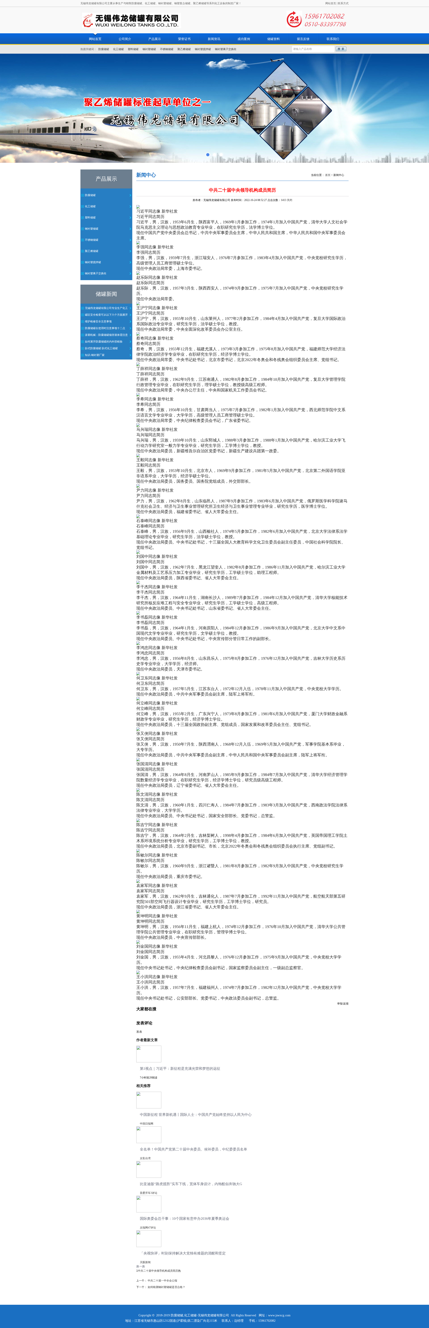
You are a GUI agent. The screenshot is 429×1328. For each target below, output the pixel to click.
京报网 (144, 1227)
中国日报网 (146, 1123)
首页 (327, 175)
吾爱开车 (145, 1193)
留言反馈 (303, 39)
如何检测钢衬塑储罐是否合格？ (166, 1287)
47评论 (152, 1227)
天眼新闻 (145, 1262)
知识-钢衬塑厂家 (95, 355)
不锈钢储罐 (166, 49)
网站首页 (330, 3)
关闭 (289, 200)
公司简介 (125, 39)
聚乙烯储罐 (184, 49)
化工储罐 (118, 49)
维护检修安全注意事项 (98, 321)
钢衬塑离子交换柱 (225, 49)
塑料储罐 (133, 49)
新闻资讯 (214, 39)
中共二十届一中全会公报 (162, 1280)
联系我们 (333, 39)
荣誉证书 (184, 39)
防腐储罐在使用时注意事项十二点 (105, 328)
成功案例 (244, 39)
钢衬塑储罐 (149, 49)
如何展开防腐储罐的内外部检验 (103, 341)
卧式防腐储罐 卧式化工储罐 (101, 348)
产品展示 (154, 39)
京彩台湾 (145, 1158)
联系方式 (343, 3)
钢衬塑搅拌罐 (203, 49)
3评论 (154, 1193)
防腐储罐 (103, 49)
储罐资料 (273, 39)
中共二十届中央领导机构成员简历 (158, 1270)
